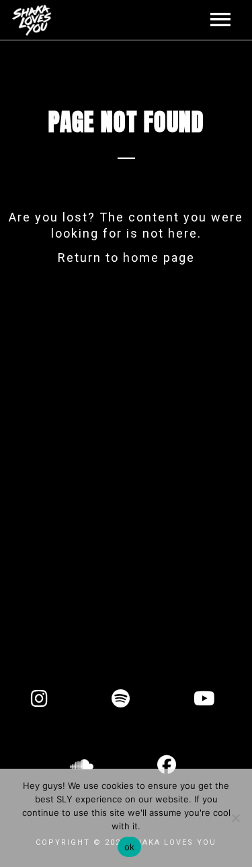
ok (129, 846)
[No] (235, 818)
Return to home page (126, 257)
